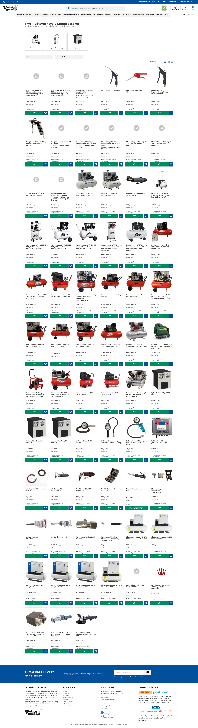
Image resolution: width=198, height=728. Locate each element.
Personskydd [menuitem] (150, 14)
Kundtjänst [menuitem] (172, 2)
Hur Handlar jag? (68, 697)
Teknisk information (69, 706)
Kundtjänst (66, 695)
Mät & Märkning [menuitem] (126, 14)
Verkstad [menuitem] (36, 14)
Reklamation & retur (69, 704)
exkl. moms (191, 14)
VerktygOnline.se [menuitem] (144, 2)
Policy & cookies (68, 702)
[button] (184, 8)
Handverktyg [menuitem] (44, 14)
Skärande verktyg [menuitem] (86, 14)
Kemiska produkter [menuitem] (138, 14)
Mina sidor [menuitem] (155, 2)
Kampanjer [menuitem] (159, 14)
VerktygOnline (108, 717)
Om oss (65, 691)
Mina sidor (66, 693)
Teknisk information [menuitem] (187, 2)
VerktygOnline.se (109, 714)
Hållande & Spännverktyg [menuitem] (112, 14)
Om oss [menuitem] (164, 2)
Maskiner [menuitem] (53, 14)
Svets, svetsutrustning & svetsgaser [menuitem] (68, 14)
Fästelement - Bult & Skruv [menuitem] (24, 14)
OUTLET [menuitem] (166, 14)
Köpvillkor (66, 699)
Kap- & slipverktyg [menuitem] (98, 14)
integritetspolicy (147, 677)
